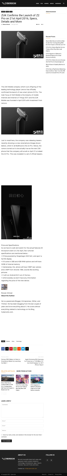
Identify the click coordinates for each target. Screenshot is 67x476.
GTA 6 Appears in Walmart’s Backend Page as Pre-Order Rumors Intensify (53, 55)
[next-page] (5, 394)
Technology (18, 341)
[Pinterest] (11, 349)
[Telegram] (23, 349)
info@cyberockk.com (31, 468)
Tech (41, 3)
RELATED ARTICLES (8, 371)
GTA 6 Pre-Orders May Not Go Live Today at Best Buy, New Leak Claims (55, 49)
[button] (64, 3)
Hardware (58, 3)
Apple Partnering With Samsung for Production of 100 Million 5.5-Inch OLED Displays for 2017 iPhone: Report (33, 362)
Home (2, 9)
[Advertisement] (22, 72)
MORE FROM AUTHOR (24, 371)
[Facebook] (3, 349)
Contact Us (50, 474)
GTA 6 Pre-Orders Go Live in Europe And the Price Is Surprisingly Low (55, 61)
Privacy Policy (58, 474)
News (37, 3)
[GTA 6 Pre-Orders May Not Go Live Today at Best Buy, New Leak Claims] (22, 379)
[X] (7, 349)
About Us (44, 474)
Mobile (52, 3)
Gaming (46, 3)
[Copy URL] (27, 349)
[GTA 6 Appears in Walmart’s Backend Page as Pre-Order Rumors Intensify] (37, 379)
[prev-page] (2, 394)
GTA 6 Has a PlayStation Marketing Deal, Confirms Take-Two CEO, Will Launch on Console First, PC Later (55, 70)
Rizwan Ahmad (6, 24)
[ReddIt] (19, 349)
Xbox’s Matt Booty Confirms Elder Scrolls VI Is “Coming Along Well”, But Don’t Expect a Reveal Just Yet (7, 386)
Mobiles (8, 341)
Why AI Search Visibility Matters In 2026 (55, 65)
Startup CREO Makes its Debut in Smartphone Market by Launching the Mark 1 (11, 361)
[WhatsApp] (15, 349)
